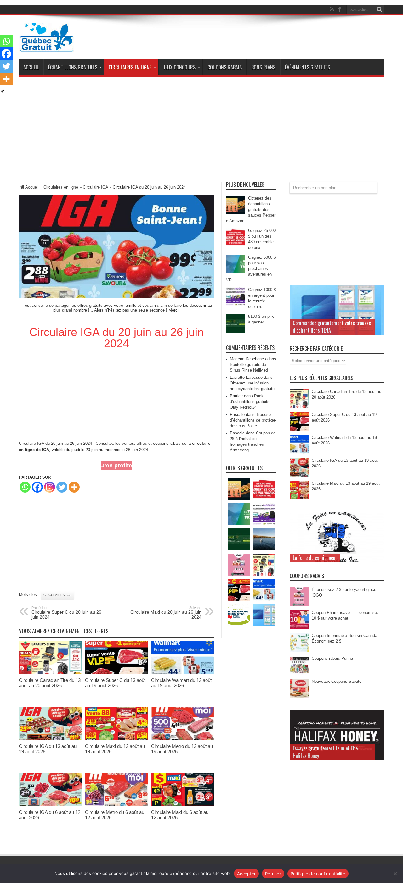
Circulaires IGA (57, 595)
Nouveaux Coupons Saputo (336, 681)
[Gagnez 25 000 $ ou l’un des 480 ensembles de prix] (235, 245)
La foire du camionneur (315, 557)
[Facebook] (37, 487)
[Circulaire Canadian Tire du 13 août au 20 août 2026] (50, 673)
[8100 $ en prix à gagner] (235, 331)
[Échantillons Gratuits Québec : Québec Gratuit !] (46, 46)
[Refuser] (395, 873)
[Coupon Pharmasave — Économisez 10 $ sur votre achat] (299, 627)
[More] (74, 487)
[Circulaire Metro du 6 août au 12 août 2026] (116, 805)
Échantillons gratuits (72, 67)
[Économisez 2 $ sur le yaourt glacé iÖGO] (299, 604)
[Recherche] (379, 9)
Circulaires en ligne (130, 67)
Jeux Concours (179, 67)
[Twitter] (61, 487)
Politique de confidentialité (318, 873)
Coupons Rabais (224, 67)
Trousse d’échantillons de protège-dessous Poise (253, 420)
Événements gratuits (307, 67)
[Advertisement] (201, 132)
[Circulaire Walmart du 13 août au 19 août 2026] (182, 673)
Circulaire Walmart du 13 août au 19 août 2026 (181, 682)
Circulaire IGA (95, 187)
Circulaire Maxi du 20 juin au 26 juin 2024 (166, 613)
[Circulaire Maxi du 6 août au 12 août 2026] (182, 805)
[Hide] (2, 91)
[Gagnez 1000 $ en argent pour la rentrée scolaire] (235, 304)
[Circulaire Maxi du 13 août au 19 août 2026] (116, 739)
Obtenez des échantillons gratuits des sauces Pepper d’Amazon (250, 209)
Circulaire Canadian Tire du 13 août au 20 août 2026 (50, 682)
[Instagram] (49, 487)
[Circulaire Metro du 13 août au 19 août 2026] (182, 739)
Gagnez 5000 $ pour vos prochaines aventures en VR (251, 268)
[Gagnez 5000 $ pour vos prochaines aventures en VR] (235, 272)
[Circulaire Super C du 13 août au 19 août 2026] (116, 673)
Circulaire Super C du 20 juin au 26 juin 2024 (66, 613)
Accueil (31, 67)
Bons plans (263, 67)
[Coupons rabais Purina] (299, 673)
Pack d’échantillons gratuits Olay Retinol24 (250, 402)
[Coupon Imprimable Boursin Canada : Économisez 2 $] (299, 650)
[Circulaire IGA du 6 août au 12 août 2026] (50, 805)
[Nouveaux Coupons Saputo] (299, 696)
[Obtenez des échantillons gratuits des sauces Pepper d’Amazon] (235, 213)
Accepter (246, 873)
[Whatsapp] (25, 487)
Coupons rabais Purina (332, 658)
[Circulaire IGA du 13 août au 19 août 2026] (50, 739)
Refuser (273, 873)
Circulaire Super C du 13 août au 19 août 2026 (115, 682)
